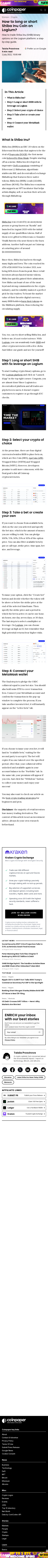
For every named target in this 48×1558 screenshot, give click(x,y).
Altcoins (5, 1484)
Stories (5, 17)
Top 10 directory (8, 1508)
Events (4, 1502)
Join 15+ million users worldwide (24, 914)
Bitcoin (4, 1478)
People (5, 1529)
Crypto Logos (7, 1495)
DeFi (4, 1471)
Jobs (4, 1505)
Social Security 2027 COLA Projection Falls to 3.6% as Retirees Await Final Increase (22, 945)
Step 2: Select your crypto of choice (25, 110)
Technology (7, 1468)
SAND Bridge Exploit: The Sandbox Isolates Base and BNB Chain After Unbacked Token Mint (23, 964)
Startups (5, 1535)
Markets (11, 998)
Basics (4, 1550)
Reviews (5, 1498)
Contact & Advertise (10, 1438)
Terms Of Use (7, 1444)
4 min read (7, 51)
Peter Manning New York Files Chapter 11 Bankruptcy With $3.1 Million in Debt (20, 955)
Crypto (14, 17)
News (4, 977)
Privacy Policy (10, 1040)
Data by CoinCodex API (11, 1514)
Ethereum (6, 1481)
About (4, 1434)
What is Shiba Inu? (16, 97)
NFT (3, 1474)
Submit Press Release (11, 1447)
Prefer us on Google (36, 48)
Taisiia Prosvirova (10, 48)
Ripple (10, 977)
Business (5, 1465)
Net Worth (6, 1511)
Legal (4, 1539)
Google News (7, 1450)
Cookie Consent (8, 1454)
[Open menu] (45, 10)
